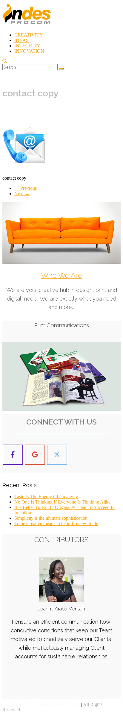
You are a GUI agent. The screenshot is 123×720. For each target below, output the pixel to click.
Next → (22, 193)
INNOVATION (29, 51)
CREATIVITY (28, 34)
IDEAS (21, 40)
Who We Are (61, 275)
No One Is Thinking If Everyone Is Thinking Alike (62, 501)
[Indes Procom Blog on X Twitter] (57, 455)
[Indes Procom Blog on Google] (35, 455)
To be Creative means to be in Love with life (56, 523)
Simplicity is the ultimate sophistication (50, 518)
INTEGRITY (27, 45)
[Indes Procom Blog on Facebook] (13, 455)
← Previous (25, 188)
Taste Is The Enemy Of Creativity (46, 496)
